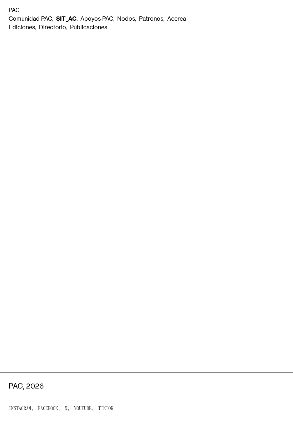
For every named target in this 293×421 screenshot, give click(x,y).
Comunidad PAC (30, 18)
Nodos (126, 18)
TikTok (105, 408)
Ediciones (22, 27)
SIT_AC (66, 18)
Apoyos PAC (96, 18)
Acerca (176, 18)
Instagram (20, 408)
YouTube (82, 408)
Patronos (151, 18)
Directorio (52, 27)
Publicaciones (88, 27)
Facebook (48, 408)
